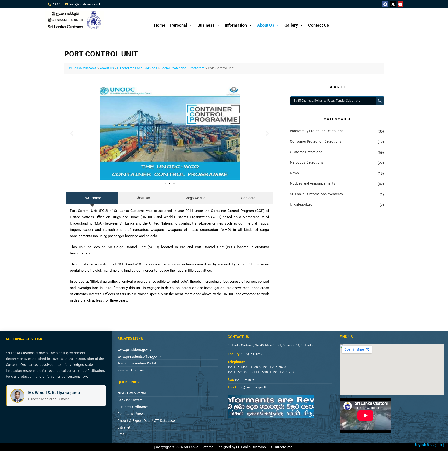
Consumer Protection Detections (315, 141)
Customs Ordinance (133, 407)
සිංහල (431, 445)
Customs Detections (306, 152)
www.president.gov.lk (134, 349)
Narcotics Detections (306, 162)
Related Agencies (131, 370)
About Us (265, 25)
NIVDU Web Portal (132, 393)
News (294, 173)
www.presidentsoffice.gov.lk (139, 356)
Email (122, 434)
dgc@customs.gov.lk (252, 387)
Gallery (291, 25)
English (420, 445)
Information (236, 25)
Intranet (124, 427)
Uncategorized (301, 204)
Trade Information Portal (137, 363)
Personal (178, 25)
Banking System (130, 400)
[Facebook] (385, 4)
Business (205, 25)
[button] (72, 133)
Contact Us (318, 25)
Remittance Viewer (132, 413)
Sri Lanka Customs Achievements (316, 194)
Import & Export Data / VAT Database (146, 420)
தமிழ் (440, 445)
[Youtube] (401, 4)
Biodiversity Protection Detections (316, 131)
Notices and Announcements (312, 183)
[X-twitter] (393, 4)
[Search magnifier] (380, 101)
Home (159, 25)
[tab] (92, 198)
